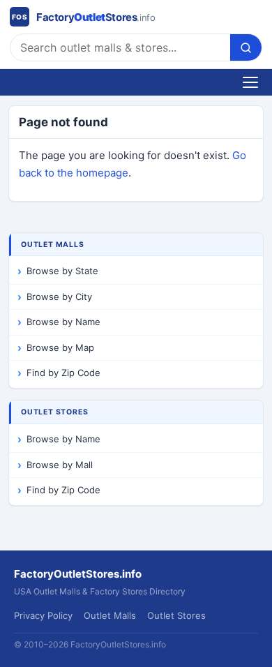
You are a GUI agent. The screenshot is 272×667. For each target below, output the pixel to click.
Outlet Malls (110, 615)
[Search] (246, 47)
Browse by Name (63, 321)
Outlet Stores (176, 615)
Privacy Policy (43, 615)
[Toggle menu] (250, 82)
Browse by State (62, 270)
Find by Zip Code (63, 372)
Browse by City (59, 296)
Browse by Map (60, 347)
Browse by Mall (60, 464)
